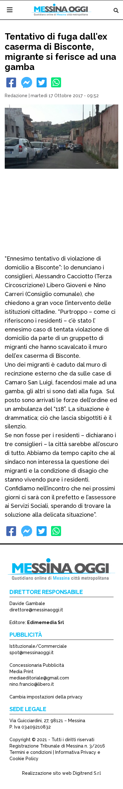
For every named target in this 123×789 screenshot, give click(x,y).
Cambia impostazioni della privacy (46, 696)
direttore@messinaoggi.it (36, 609)
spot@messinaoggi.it (31, 652)
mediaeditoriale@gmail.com (39, 677)
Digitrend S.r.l (87, 773)
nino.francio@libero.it (31, 684)
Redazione (16, 95)
